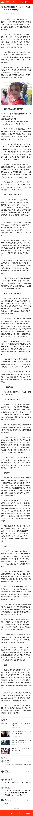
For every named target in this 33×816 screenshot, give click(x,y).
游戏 (7, 2)
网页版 (28, 813)
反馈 (20, 813)
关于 (12, 813)
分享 (4, 813)
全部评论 (16, 808)
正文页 (13, 2)
